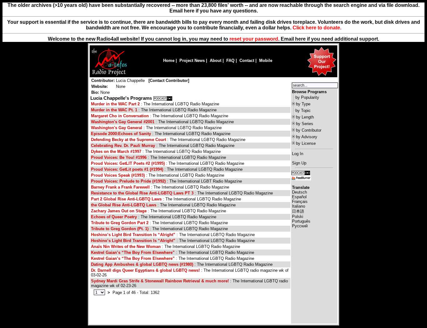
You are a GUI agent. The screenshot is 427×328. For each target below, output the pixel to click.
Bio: (95, 92)
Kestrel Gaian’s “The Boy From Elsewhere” (133, 252)
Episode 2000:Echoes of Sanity (121, 133)
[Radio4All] (109, 75)
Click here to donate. (317, 27)
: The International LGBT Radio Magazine (166, 181)
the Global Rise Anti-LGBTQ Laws (123, 205)
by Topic (303, 110)
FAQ (230, 60)
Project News (192, 60)
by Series (304, 123)
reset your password (253, 39)
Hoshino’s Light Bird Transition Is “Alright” (133, 234)
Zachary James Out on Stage (119, 211)
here (300, 39)
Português (301, 221)
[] (168, 80)
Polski (297, 216)
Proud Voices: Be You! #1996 (119, 157)
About (215, 60)
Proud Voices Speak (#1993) (118, 175)
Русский (300, 226)
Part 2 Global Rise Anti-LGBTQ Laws (126, 199)
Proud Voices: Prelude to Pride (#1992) (128, 181)
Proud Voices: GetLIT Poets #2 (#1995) (128, 163)
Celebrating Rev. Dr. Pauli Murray (123, 145)
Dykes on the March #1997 (116, 151)
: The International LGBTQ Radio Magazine (155, 104)
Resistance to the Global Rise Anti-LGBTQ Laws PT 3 (142, 193)
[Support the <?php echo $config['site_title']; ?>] (321, 75)
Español (299, 196)
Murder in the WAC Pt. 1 (114, 110)
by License (306, 143)
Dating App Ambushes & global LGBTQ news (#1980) (142, 264)
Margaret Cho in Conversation (120, 116)
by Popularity (307, 97)
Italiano (298, 206)
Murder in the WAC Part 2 (115, 104)
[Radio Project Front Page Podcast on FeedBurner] (301, 177)
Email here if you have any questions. (213, 10)
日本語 (298, 211)
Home (168, 60)
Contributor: (103, 80)
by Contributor (308, 130)
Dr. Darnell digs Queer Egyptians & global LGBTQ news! (145, 270)
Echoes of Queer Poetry (114, 216)
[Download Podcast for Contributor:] (163, 98)
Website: (99, 86)
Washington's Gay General (116, 127)
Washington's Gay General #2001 (122, 121)
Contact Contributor (169, 80)
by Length (305, 117)
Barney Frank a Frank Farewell (120, 187)
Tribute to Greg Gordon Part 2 (119, 222)
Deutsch (299, 192)
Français (300, 201)
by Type (303, 104)
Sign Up (299, 163)
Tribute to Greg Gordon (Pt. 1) (119, 228)
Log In (297, 153)
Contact (246, 60)
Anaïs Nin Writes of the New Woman (126, 246)
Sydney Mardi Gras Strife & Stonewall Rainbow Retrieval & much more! (160, 281)
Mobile (265, 60)
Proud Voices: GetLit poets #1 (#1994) (127, 169)
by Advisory (306, 136)
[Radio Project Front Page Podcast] (300, 172)
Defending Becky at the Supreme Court (128, 139)
